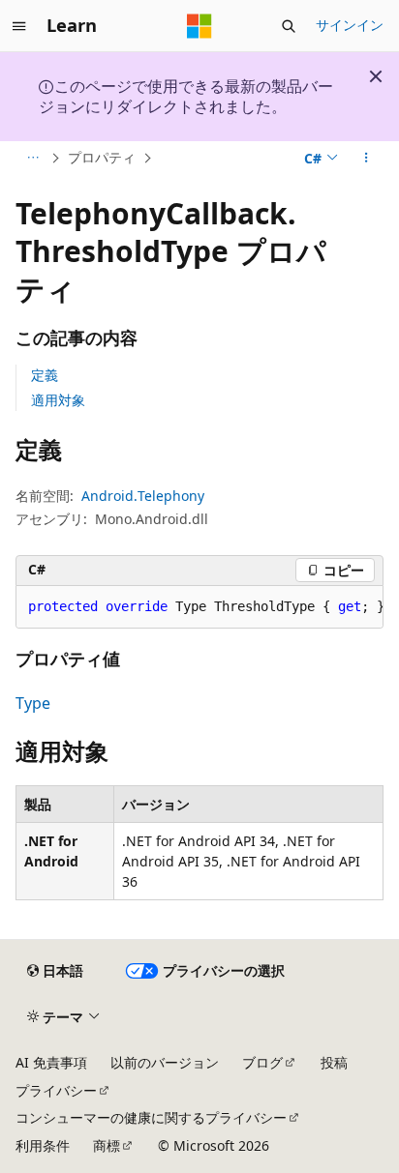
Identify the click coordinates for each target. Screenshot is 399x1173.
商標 (106, 1145)
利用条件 (42, 1145)
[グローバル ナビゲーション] (19, 26)
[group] (199, 607)
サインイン (350, 24)
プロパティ (102, 157)
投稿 (334, 1062)
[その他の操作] (367, 157)
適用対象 (58, 400)
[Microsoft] (199, 26)
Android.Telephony (142, 495)
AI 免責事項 (51, 1062)
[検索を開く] (288, 26)
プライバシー (56, 1090)
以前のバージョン (164, 1062)
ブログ (262, 1062)
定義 (44, 375)
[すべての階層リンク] (32, 157)
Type (32, 703)
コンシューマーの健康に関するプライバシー (151, 1117)
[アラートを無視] (375, 76)
